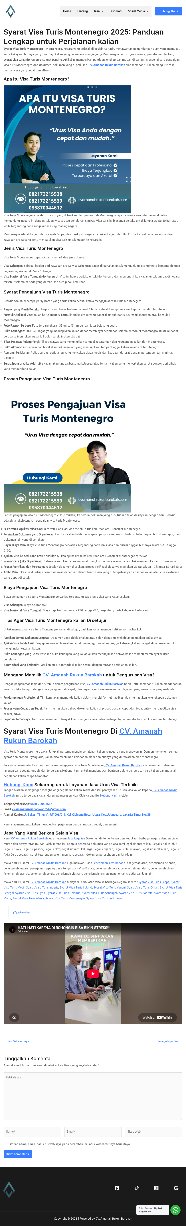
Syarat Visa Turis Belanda (63, 893)
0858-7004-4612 (41, 803)
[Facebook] (117, 1188)
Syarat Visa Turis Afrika (28, 898)
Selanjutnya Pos (169, 1041)
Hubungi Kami (18, 784)
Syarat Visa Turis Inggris (42, 887)
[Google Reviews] (176, 1188)
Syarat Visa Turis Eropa (153, 882)
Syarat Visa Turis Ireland (76, 887)
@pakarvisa (21, 912)
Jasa (97, 11)
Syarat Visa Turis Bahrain (136, 893)
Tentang (82, 11)
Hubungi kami (109, 795)
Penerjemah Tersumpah (108, 863)
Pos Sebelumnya (16, 1041)
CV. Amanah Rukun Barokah (106, 65)
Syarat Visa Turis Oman (142, 887)
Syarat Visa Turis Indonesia (104, 898)
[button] (101, 11)
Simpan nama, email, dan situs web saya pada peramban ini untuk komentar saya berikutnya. (69, 1144)
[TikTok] (136, 1188)
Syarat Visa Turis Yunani (110, 887)
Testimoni (115, 11)
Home (67, 11)
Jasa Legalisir (76, 838)
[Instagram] (156, 1188)
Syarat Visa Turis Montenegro (65, 898)
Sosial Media (136, 11)
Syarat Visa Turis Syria (30, 893)
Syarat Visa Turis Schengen (100, 893)
